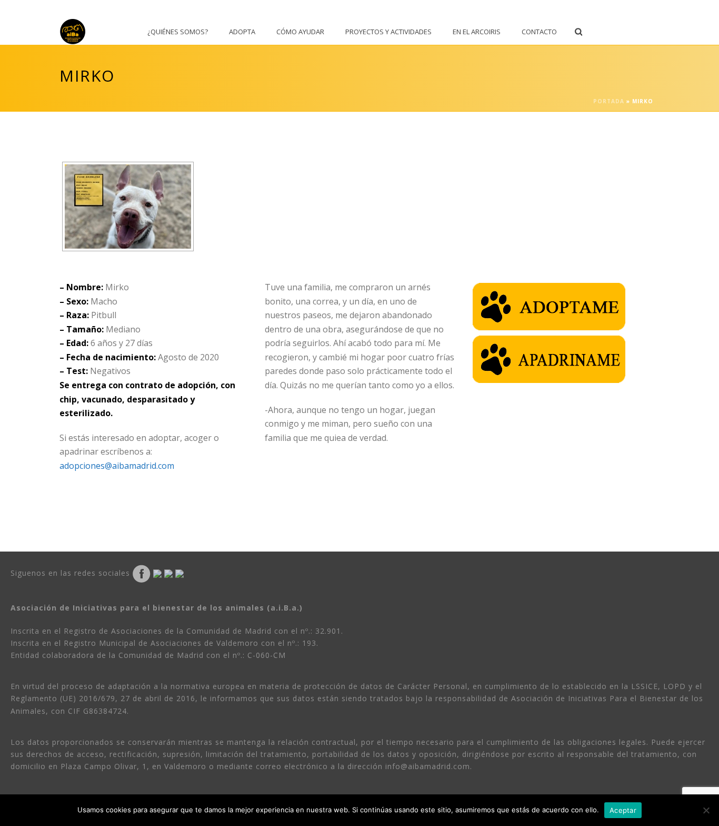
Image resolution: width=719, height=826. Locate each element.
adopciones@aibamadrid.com (116, 465)
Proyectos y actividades (388, 31)
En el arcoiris (477, 31)
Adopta (242, 31)
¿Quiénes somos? (177, 31)
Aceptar (623, 810)
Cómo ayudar (300, 31)
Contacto (539, 31)
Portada (608, 101)
